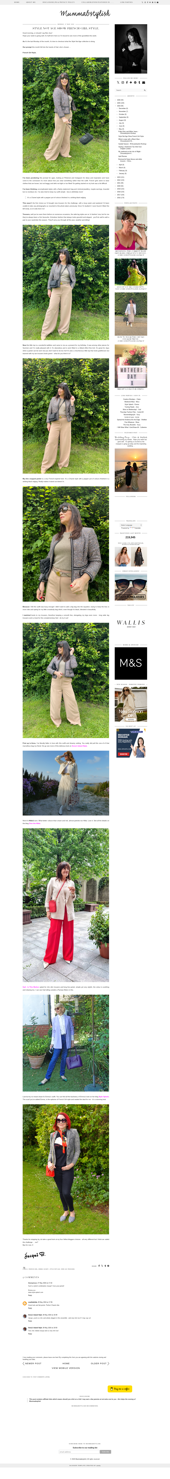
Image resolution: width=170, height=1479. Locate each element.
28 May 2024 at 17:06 (45, 1302)
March (121, 167)
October (121, 114)
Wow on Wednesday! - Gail (132, 409)
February (122, 170)
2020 (118, 186)
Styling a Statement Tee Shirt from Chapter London (130, 148)
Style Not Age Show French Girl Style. (131, 136)
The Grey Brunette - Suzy (132, 425)
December (122, 108)
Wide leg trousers (68, 1269)
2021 (118, 183)
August (121, 120)
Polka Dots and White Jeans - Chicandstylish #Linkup (128, 132)
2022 (118, 180)
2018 (118, 192)
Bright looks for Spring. (130, 389)
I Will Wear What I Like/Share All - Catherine (132, 427)
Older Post (99, 1363)
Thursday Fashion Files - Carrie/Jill (132, 412)
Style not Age (55, 1269)
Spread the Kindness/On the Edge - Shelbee (132, 420)
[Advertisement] (85, 1424)
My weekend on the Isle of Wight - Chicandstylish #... (129, 152)
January (121, 173)
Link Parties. (126, 2)
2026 (118, 100)
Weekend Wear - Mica (131, 402)
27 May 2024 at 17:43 (45, 1283)
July (120, 123)
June (120, 126)
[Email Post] (24, 1267)
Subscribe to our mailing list (85, 1448)
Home (17, 2)
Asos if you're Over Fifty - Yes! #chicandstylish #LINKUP (131, 288)
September (122, 117)
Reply (30, 1295)
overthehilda (32, 1302)
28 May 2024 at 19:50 (50, 1328)
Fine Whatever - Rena (132, 422)
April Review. (122, 156)
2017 (118, 195)
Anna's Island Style (35, 1315)
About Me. (31, 2)
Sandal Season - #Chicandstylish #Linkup (132, 144)
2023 (118, 177)
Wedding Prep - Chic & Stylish (131, 437)
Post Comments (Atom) (41, 1377)
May (120, 129)
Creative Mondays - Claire (132, 399)
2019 (118, 189)
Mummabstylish (85, 13)
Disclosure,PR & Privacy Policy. (59, 2)
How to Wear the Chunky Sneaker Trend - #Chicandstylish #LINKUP (130, 339)
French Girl (33, 1269)
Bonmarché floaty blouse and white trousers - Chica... (130, 160)
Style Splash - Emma (132, 404)
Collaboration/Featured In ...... (98, 2)
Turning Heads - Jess (132, 407)
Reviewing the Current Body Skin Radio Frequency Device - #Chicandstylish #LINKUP (131, 253)
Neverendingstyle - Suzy (132, 414)
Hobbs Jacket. (44, 1269)
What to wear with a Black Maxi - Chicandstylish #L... (129, 140)
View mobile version (66, 1368)
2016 (118, 198)
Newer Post (33, 1363)
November (122, 111)
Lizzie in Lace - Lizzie (132, 417)
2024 (118, 106)
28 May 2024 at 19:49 (50, 1315)
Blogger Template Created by (85, 1465)
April (120, 165)
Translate (137, 528)
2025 (118, 103)
